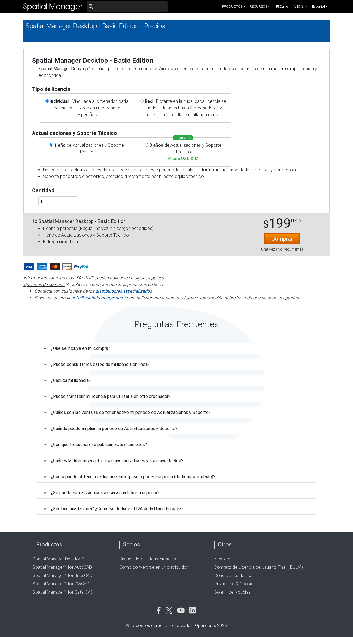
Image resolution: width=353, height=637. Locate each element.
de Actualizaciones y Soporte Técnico (89, 148)
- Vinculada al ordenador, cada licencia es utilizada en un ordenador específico (89, 108)
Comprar (282, 238)
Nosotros (223, 559)
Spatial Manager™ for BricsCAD (62, 575)
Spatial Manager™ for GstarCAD (63, 592)
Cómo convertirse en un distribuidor (153, 567)
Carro (283, 6)
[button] (301, 6)
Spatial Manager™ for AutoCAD (62, 567)
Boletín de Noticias (232, 592)
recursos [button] (258, 6)
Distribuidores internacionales (147, 559)
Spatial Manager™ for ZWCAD (61, 583)
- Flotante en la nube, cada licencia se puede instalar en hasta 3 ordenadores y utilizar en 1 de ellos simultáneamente (185, 108)
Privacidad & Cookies (235, 583)
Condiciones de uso (233, 575)
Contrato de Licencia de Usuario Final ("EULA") (258, 567)
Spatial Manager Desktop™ (58, 559)
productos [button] (232, 6)
